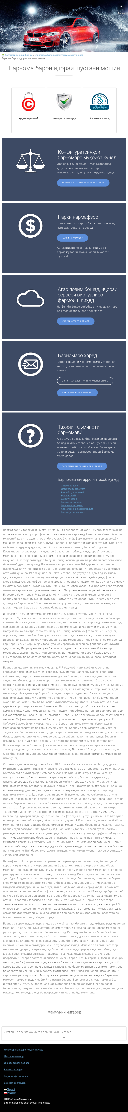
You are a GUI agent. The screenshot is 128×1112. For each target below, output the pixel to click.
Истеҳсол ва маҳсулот (73, 489)
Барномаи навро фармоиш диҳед (82, 466)
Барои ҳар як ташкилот (73, 512)
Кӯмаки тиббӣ (68, 496)
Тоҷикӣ (11, 1089)
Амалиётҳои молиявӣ (72, 492)
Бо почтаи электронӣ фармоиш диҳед (85, 381)
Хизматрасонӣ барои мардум (77, 509)
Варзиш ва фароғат (71, 502)
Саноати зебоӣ (69, 499)
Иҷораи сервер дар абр (76, 321)
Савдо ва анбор (69, 486)
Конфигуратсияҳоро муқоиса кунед (83, 183)
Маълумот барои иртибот (77, 393)
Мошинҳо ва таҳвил (72, 506)
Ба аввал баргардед (15, 1083)
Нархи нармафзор (72, 238)
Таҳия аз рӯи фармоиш (16, 1076)
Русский (11, 1093)
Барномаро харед (13, 1070)
